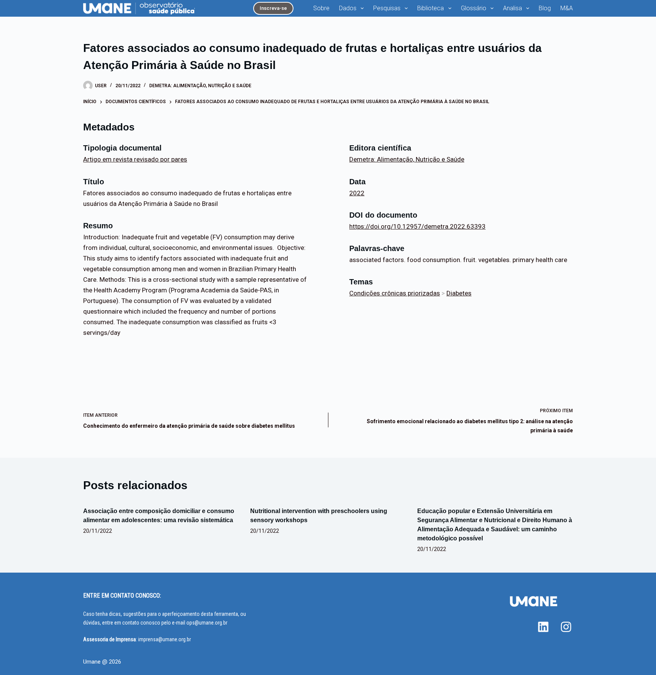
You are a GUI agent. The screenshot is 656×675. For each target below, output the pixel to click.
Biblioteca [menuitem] (430, 8)
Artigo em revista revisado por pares (135, 159)
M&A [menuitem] (566, 8)
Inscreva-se (273, 8)
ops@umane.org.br (206, 623)
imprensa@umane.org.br (164, 639)
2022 (356, 193)
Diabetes (459, 293)
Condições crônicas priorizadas (394, 293)
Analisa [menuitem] (512, 8)
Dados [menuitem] (347, 8)
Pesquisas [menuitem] (387, 8)
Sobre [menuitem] (321, 8)
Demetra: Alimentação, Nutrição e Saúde (200, 85)
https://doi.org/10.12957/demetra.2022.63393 (417, 226)
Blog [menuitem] (545, 8)
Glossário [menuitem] (473, 8)
